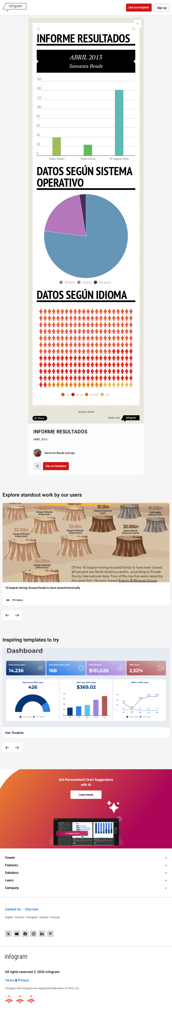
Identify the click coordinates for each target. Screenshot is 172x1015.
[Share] (37, 466)
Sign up (162, 7)
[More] (138, 24)
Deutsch (20, 917)
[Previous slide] (7, 615)
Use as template (139, 7)
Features (11, 865)
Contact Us (13, 909)
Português (32, 917)
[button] (68, 282)
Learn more (86, 794)
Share (41, 418)
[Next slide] (17, 615)
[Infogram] (14, 7)
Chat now (31, 909)
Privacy (23, 980)
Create (10, 858)
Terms (9, 980)
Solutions (11, 873)
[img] (56, 146)
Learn (9, 880)
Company (12, 888)
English (9, 917)
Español (43, 917)
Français (55, 917)
